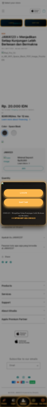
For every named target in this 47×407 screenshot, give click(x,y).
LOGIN (23, 193)
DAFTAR (23, 202)
